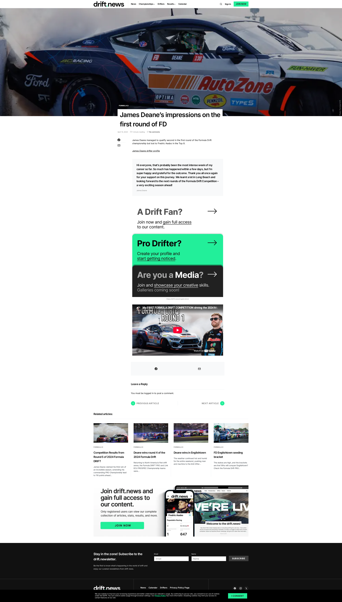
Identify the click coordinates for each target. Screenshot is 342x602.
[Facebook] (235, 588)
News (143, 587)
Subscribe (238, 558)
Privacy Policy (160, 596)
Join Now (241, 4)
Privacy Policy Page (179, 587)
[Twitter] (246, 588)
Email (156, 554)
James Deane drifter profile (146, 150)
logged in (149, 393)
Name (193, 554)
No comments (154, 132)
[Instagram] (240, 588)
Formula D (124, 106)
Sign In (228, 4)
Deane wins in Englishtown (190, 452)
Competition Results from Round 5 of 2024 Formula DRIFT (109, 457)
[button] (221, 4)
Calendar (153, 587)
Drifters (163, 587)
